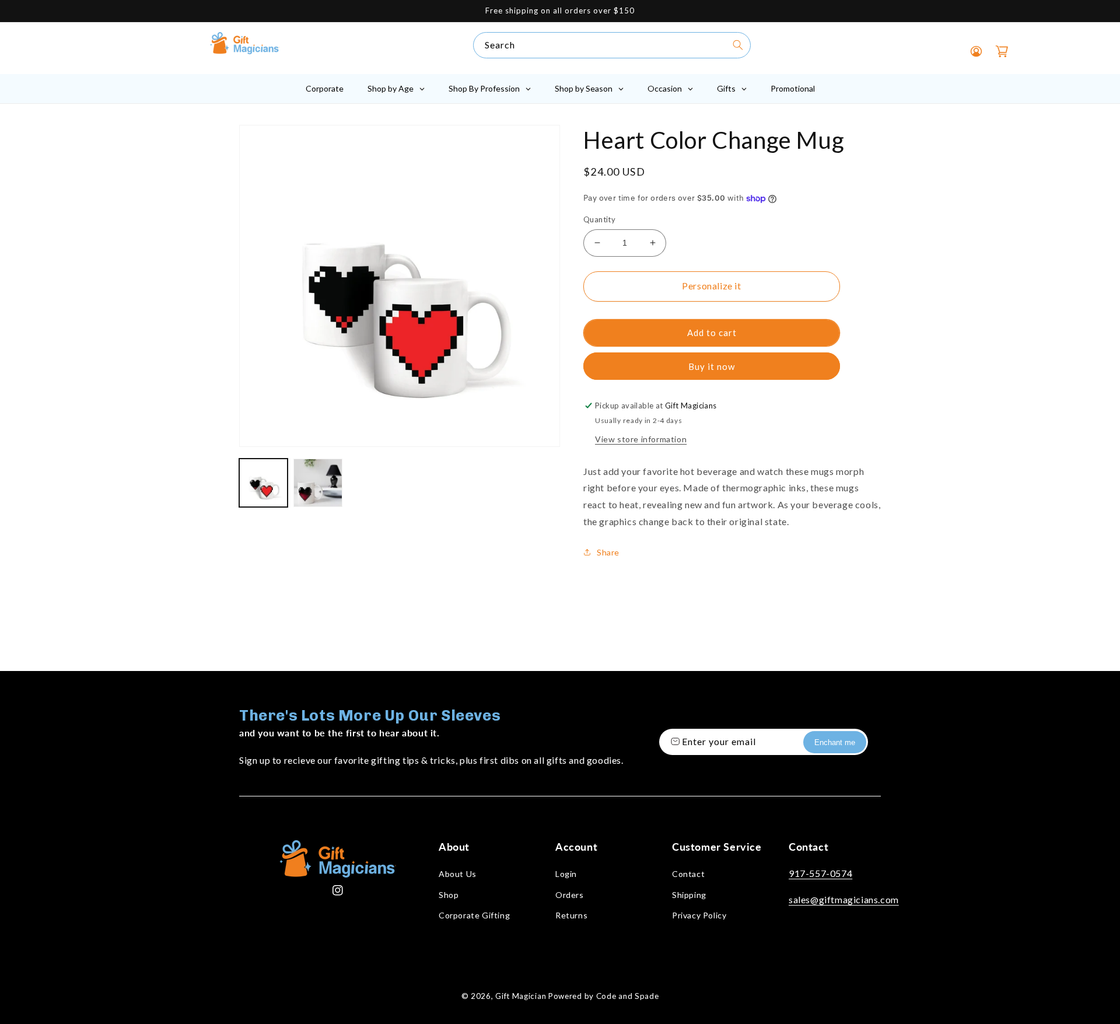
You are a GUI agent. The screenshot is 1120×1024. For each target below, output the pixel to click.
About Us (458, 874)
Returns (571, 915)
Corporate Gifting (474, 915)
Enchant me (834, 742)
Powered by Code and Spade (603, 996)
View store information (641, 439)
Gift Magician (520, 996)
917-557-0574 (820, 873)
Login (566, 874)
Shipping (689, 895)
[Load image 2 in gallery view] (317, 483)
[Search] (738, 45)
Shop (449, 895)
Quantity (599, 219)
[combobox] (612, 45)
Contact (688, 874)
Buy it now (711, 366)
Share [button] (608, 552)
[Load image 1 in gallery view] (263, 483)
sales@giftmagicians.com (844, 899)
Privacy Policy (699, 915)
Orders (569, 895)
